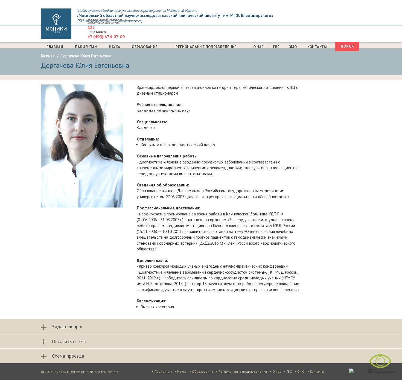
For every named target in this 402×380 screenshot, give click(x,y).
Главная (54, 47)
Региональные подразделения (206, 47)
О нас (258, 47)
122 (91, 27)
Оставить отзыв (69, 341)
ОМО (293, 47)
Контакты (317, 47)
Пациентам (86, 47)
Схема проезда (68, 356)
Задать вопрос (67, 326)
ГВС (276, 47)
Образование (144, 47)
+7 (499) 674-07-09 (106, 36)
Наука (114, 47)
